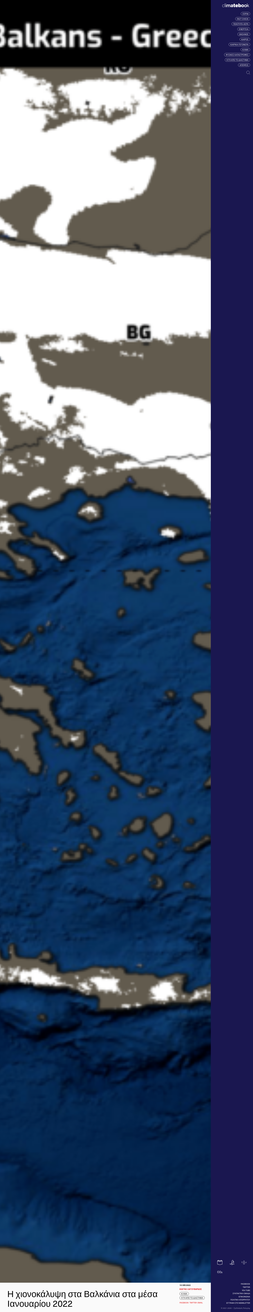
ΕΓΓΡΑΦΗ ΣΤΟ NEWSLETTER (238, 1303)
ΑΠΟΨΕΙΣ (244, 65)
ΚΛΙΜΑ (245, 49)
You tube (246, 1290)
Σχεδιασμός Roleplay (242, 1308)
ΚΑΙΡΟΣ (244, 39)
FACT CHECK (242, 18)
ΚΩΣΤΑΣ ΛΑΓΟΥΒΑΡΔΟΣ (191, 1289)
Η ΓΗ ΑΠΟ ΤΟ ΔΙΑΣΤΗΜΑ (237, 59)
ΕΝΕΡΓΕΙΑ (243, 29)
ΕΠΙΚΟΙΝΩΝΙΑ (244, 1296)
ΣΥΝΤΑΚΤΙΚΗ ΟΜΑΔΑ (241, 1293)
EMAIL (200, 1302)
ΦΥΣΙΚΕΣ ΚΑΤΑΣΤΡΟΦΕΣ (237, 54)
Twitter (246, 1287)
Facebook (245, 1284)
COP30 (245, 13)
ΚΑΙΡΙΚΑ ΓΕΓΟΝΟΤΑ (239, 44)
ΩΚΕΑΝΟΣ (243, 34)
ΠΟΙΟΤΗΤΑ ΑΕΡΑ (240, 24)
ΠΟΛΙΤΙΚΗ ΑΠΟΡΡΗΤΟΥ (240, 1299)
